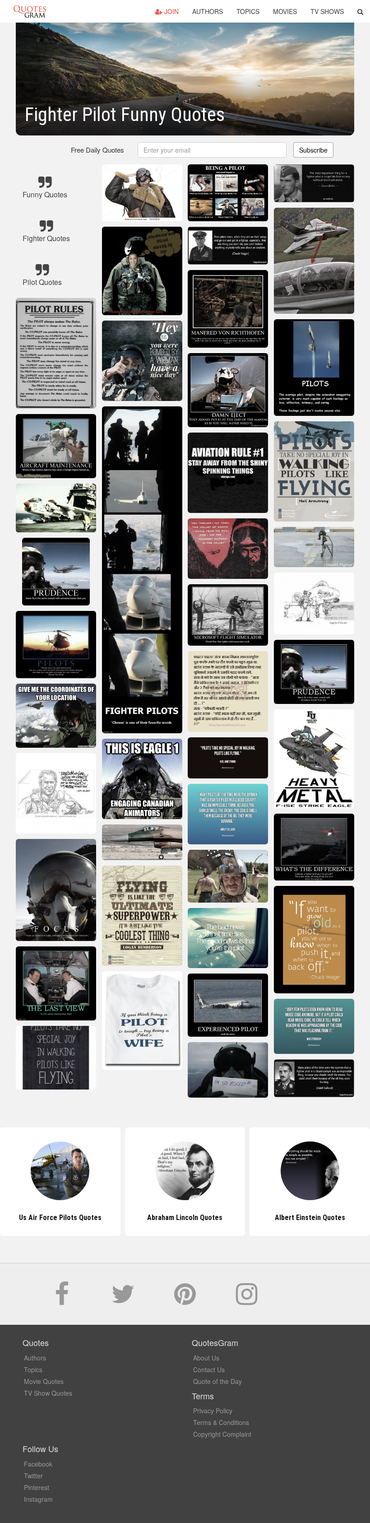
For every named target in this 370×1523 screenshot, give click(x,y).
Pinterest (36, 1487)
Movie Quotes (44, 1381)
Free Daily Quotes (97, 149)
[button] (360, 11)
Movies (285, 11)
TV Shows (327, 11)
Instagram (38, 1499)
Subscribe (313, 149)
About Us (206, 1357)
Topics (247, 11)
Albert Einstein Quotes (185, 1217)
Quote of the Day (217, 1381)
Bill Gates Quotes (310, 1217)
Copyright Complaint (222, 1434)
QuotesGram (30, 11)
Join (170, 11)
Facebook (38, 1463)
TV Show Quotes (48, 1392)
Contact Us (209, 1369)
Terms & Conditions (221, 1422)
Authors (207, 11)
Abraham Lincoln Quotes (60, 1217)
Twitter (33, 1475)
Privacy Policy (212, 1410)
